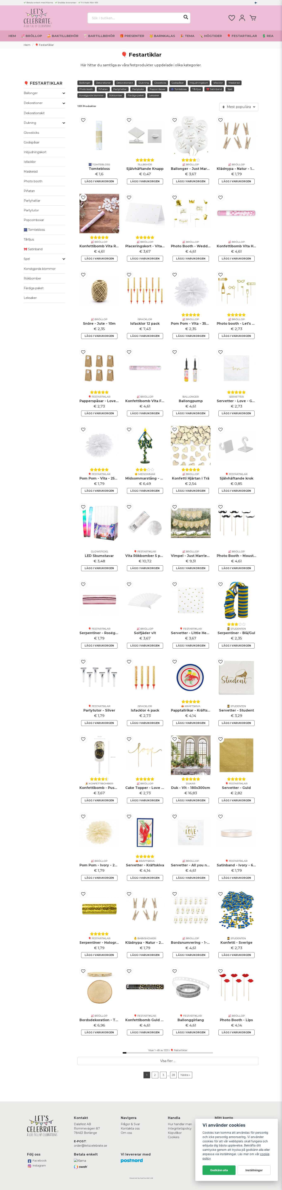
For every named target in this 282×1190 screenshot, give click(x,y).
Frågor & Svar (130, 1124)
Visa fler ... (167, 1061)
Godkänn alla (219, 1170)
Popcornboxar (34, 220)
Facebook (40, 1160)
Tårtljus (29, 239)
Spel (27, 259)
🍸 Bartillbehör (99, 36)
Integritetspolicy (180, 1128)
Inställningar (254, 1170)
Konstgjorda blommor (40, 269)
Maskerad (31, 171)
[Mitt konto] (242, 18)
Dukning (30, 123)
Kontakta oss (130, 1128)
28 (173, 1074)
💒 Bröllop (31, 36)
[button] (255, 2)
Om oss (126, 1133)
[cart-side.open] (253, 18)
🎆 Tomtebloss (34, 230)
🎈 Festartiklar (242, 36)
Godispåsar (31, 142)
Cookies (173, 1137)
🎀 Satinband (33, 249)
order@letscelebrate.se (90, 1145)
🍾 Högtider (210, 36)
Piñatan (29, 191)
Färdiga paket (34, 288)
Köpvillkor (175, 1133)
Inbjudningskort (35, 152)
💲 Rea (268, 36)
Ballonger (31, 93)
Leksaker (30, 298)
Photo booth (33, 181)
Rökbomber (32, 278)
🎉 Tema (187, 36)
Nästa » (185, 1074)
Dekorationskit (34, 113)
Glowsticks (31, 133)
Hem (12, 36)
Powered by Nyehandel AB (141, 1178)
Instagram (39, 1165)
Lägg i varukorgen (99, 181)
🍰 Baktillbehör (62, 36)
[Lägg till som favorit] (231, 18)
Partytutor (31, 210)
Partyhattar (32, 200)
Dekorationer (33, 103)
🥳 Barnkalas (162, 36)
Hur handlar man (180, 1124)
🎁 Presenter (132, 36)
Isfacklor (30, 162)
